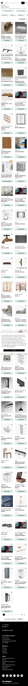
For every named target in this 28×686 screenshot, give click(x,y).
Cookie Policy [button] (6, 345)
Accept (14, 350)
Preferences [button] (12, 346)
